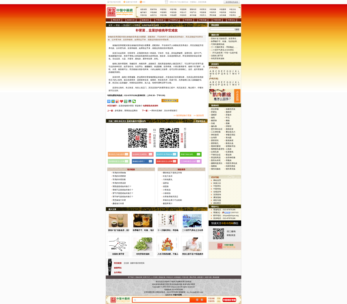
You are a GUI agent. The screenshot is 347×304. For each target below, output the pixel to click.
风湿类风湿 (216, 157)
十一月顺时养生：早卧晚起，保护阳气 (174, 230)
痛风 (213, 118)
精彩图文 (217, 203)
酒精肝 (214, 115)
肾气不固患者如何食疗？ (123, 193)
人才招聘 (154, 277)
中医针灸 (143, 15)
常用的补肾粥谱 (119, 176)
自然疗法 (153, 15)
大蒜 (124, 59)
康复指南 (217, 197)
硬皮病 (229, 155)
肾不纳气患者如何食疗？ (123, 196)
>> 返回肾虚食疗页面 (182, 115)
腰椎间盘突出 (216, 163)
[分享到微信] (134, 101)
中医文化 (232, 9)
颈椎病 (214, 166)
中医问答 (217, 20)
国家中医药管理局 (137, 263)
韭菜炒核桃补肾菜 (126, 106)
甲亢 (228, 118)
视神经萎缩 (216, 146)
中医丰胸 (163, 15)
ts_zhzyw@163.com (195, 292)
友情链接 (177, 277)
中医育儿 (203, 15)
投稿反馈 (162, 277)
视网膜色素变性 (217, 149)
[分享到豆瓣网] (125, 101)
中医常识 (174, 20)
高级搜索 (216, 277)
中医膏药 (163, 12)
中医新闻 (183, 9)
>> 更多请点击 (199, 121)
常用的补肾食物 (119, 173)
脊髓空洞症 (230, 135)
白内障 (214, 137)
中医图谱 (222, 9)
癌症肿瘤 (215, 109)
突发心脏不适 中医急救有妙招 (194, 254)
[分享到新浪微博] (117, 101)
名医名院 (143, 9)
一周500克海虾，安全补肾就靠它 (163, 110)
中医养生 (232, 15)
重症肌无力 (230, 132)
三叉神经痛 (216, 132)
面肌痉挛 (229, 129)
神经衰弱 (215, 135)
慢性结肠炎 (216, 169)
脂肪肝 (229, 112)
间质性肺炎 (230, 166)
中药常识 (203, 9)
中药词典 (213, 9)
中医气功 (193, 12)
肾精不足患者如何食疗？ (123, 190)
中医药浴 (232, 12)
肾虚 (118, 25)
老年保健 (193, 15)
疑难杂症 (145, 20)
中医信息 (159, 20)
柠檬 (200, 88)
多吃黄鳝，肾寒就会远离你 (126, 110)
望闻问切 (193, 9)
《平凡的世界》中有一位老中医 (224, 53)
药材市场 (153, 9)
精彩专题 (217, 200)
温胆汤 (166, 183)
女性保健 (222, 15)
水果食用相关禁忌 (170, 196)
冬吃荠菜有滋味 (143, 254)
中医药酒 (222, 12)
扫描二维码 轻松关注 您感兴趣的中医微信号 (127, 121)
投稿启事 (139, 277)
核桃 (190, 66)
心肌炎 (229, 149)
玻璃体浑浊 (230, 146)
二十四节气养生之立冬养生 (193, 230)
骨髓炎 (229, 160)
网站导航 (193, 277)
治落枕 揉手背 (118, 254)
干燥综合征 (216, 155)
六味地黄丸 (167, 179)
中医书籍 (173, 9)
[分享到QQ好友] (130, 101)
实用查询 (217, 194)
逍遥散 (166, 186)
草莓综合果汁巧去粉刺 (172, 200)
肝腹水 (229, 115)
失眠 (213, 123)
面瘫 (228, 123)
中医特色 (188, 20)
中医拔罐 (153, 12)
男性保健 (213, 15)
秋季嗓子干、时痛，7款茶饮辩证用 (147, 230)
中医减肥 (173, 15)
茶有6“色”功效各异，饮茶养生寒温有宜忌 (125, 230)
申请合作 (169, 277)
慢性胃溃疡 (230, 169)
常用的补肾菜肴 (119, 179)
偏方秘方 (143, 12)
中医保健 (203, 20)
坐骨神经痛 (230, 157)
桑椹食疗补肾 (118, 203)
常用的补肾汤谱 (119, 183)
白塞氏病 (215, 152)
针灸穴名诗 (167, 176)
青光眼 (229, 137)
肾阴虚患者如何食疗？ (122, 186)
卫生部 (126, 263)
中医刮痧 (173, 12)
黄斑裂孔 (215, 143)
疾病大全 (131, 20)
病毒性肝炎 (230, 109)
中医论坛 (231, 20)
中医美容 (183, 15)
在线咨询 (217, 192)
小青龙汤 (167, 190)
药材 (219, 298)
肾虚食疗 (127, 25)
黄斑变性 (215, 140)
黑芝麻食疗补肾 (119, 200)
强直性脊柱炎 (231, 163)
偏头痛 (214, 126)
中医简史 (163, 9)
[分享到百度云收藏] (121, 101)
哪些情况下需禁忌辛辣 (172, 173)
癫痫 (228, 120)
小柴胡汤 (167, 193)
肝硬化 (214, 112)
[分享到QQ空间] (113, 101)
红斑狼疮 (229, 152)
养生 (219, 301)
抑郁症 (229, 126)
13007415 (234, 213)
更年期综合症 (216, 129)
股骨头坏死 (216, 160)
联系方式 (146, 277)
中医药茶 (213, 12)
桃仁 (116, 64)
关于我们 (131, 277)
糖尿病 (214, 120)
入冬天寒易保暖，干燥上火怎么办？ (173, 254)
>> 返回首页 (199, 115)
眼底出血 (229, 143)
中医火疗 (183, 12)
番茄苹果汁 (167, 203)
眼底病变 (229, 140)
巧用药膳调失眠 (217, 44)
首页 (110, 25)
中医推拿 (203, 12)
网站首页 (116, 20)
